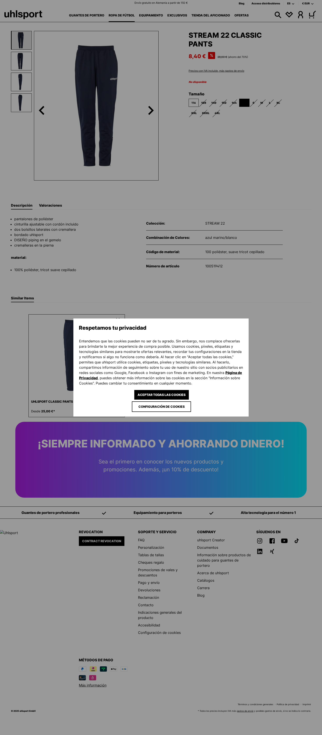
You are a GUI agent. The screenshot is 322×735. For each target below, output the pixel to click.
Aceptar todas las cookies (162, 395)
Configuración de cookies (161, 406)
